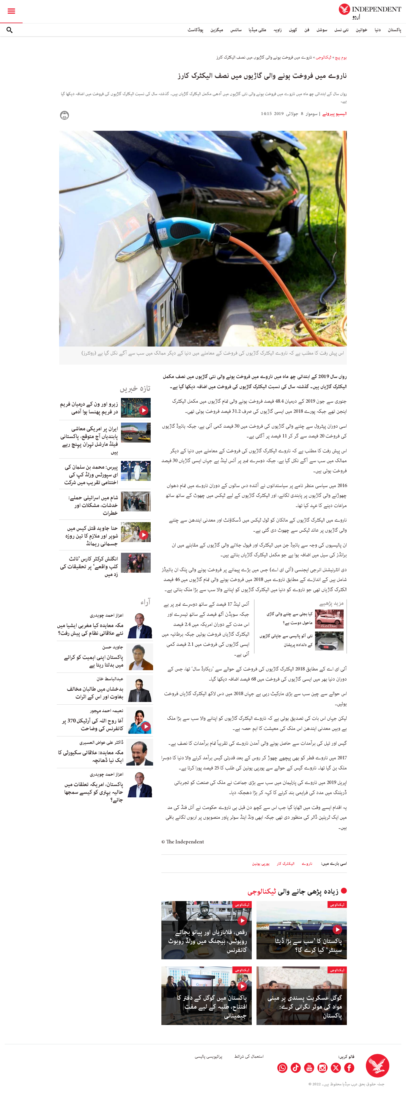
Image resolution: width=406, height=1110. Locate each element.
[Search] (9, 30)
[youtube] (309, 1068)
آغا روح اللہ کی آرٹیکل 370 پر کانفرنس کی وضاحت (92, 725)
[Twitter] (336, 1068)
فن (306, 29)
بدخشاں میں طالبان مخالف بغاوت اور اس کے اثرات (95, 693)
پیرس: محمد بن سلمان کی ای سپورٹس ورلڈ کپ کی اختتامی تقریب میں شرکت (91, 475)
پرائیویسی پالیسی (208, 1056)
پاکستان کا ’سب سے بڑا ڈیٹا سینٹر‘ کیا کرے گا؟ (308, 946)
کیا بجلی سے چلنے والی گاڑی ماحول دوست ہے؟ (290, 618)
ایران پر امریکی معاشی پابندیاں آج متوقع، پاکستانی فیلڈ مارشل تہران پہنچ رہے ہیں (89, 440)
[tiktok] (296, 1068)
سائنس (236, 29)
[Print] (64, 115)
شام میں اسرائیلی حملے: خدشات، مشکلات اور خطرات (93, 505)
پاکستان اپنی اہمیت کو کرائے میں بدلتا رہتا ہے (93, 661)
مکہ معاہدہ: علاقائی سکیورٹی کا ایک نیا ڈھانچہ (90, 757)
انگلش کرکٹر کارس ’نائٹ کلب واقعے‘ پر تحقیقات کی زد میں (89, 567)
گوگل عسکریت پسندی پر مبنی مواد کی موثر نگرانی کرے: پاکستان (304, 1007)
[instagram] (322, 1068)
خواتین (362, 29)
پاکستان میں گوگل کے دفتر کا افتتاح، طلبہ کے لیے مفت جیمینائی (212, 1007)
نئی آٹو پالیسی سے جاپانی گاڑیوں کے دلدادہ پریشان (286, 640)
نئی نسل (341, 29)
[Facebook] (349, 1068)
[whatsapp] (282, 1068)
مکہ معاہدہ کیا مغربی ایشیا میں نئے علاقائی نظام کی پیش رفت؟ (90, 629)
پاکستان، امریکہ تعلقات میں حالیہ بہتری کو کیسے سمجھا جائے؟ (93, 792)
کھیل (293, 29)
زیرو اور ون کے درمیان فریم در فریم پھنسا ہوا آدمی (89, 408)
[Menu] (11, 11)
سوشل (322, 29)
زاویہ (277, 29)
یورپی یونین (261, 864)
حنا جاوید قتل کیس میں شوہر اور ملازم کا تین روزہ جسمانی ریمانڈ (91, 536)
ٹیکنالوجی (323, 57)
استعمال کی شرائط (249, 1056)
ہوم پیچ (341, 57)
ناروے (307, 864)
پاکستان (394, 29)
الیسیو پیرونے (334, 113)
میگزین (216, 29)
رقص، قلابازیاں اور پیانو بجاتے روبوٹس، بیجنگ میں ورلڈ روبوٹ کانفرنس (207, 941)
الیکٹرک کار (286, 864)
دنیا (378, 29)
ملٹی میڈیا (257, 29)
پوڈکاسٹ (195, 29)
